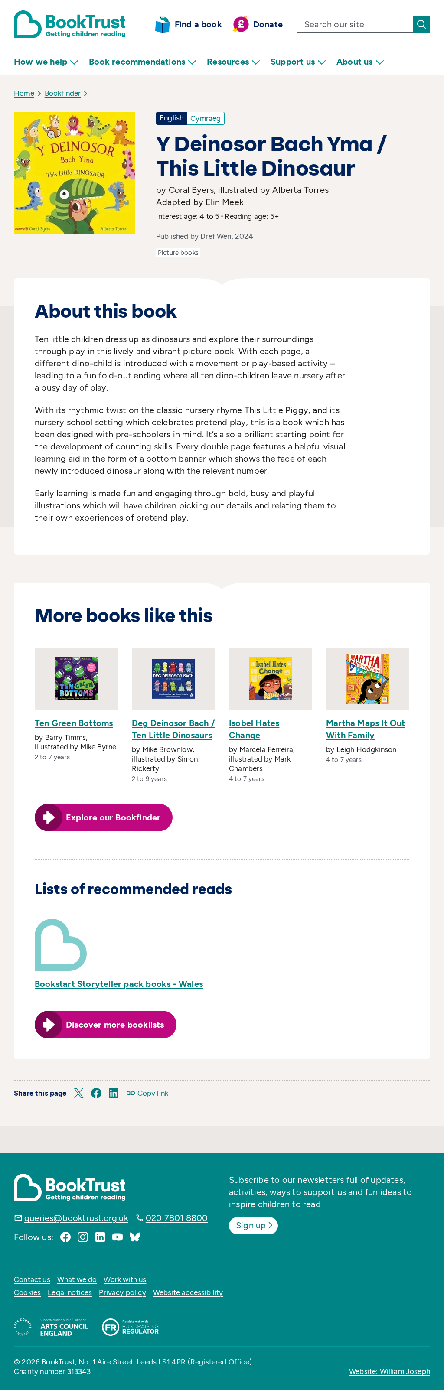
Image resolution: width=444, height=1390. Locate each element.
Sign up (251, 1225)
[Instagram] (83, 1237)
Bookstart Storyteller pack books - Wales (119, 984)
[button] (79, 1093)
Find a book (198, 24)
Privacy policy (122, 1292)
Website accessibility (188, 1292)
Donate (268, 24)
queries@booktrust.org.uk (76, 1218)
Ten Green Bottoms (74, 723)
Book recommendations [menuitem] (137, 61)
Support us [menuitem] (293, 61)
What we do (77, 1279)
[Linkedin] (100, 1237)
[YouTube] (117, 1237)
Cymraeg (205, 118)
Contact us (32, 1279)
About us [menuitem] (354, 61)
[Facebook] (65, 1237)
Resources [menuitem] (228, 61)
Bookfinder (63, 93)
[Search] (421, 24)
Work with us (125, 1279)
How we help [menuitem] (40, 61)
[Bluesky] (135, 1237)
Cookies (27, 1292)
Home (24, 93)
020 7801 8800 (177, 1218)
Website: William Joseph (389, 1371)
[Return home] (69, 24)
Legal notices (70, 1292)
